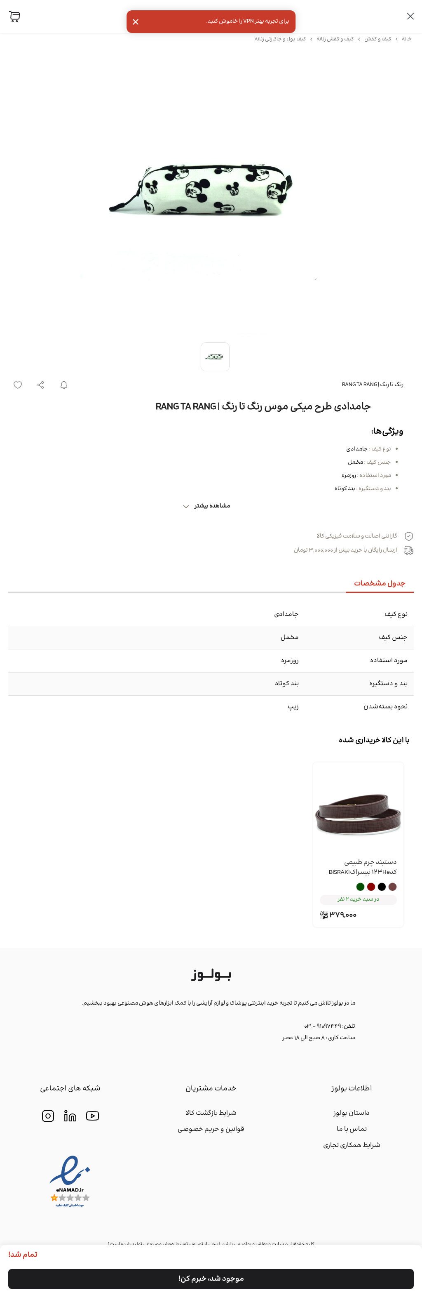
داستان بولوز (351, 1113)
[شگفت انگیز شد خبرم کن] (63, 384)
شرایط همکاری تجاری (351, 1145)
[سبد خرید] (14, 16)
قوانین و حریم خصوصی (211, 1129)
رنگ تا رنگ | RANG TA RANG (372, 384)
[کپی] (40, 384)
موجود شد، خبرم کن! (211, 1279)
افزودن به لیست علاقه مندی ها (17, 384)
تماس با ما (352, 1129)
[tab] (380, 584)
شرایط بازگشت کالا (211, 1113)
